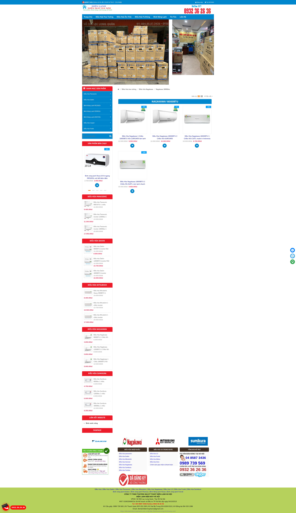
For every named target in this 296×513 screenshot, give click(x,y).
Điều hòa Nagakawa (146, 89)
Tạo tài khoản (210, 2)
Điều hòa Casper (89, 123)
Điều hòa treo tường (129, 89)
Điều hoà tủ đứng (142, 17)
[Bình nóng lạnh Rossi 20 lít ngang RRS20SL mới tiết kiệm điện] (97, 160)
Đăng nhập (199, 2)
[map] (292, 261)
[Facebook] (292, 250)
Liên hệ (183, 17)
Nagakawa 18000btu (163, 89)
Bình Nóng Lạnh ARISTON (92, 117)
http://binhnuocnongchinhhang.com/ (163, 511)
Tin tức (173, 17)
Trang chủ (88, 17)
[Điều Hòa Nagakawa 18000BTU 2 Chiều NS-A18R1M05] (165, 115)
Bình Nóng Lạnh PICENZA (92, 105)
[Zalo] (292, 256)
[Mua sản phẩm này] (97, 185)
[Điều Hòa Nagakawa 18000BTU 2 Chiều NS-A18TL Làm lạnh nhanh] (133, 164)
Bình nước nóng (92, 423)
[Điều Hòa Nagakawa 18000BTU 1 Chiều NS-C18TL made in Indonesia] (197, 119)
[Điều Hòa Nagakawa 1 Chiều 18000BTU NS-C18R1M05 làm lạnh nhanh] (133, 115)
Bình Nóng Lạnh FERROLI (92, 111)
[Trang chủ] (118, 89)
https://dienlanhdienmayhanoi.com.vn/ (134, 511)
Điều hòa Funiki (89, 128)
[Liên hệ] (5, 505)
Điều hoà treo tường (104, 17)
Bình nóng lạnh (160, 17)
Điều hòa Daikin (89, 100)
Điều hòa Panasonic (90, 94)
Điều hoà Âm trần (124, 17)
